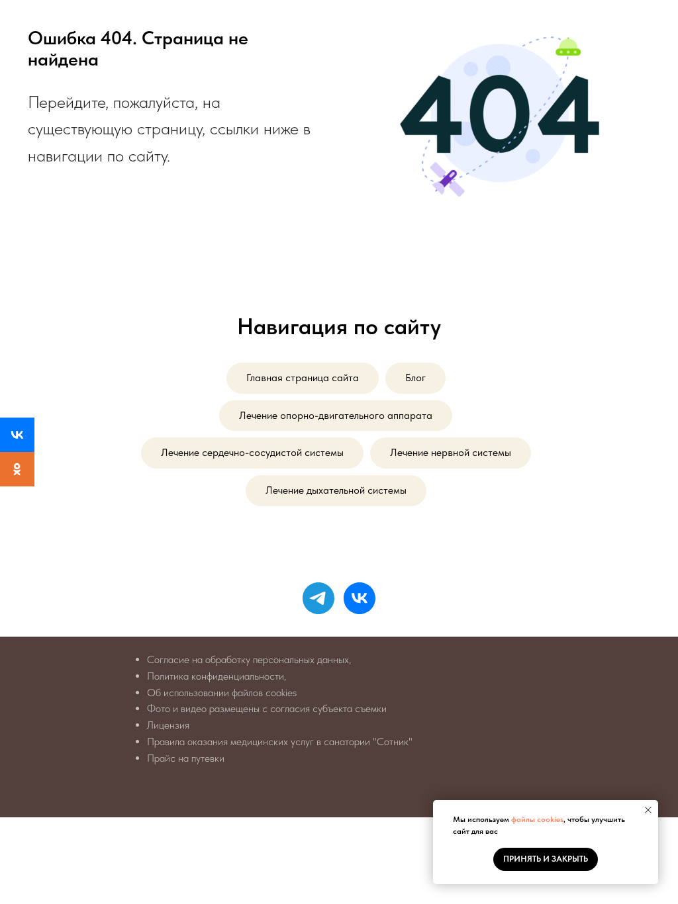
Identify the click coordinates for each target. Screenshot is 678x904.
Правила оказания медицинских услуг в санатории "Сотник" (279, 741)
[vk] (359, 598)
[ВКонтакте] (17, 435)
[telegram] (318, 598)
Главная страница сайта (302, 377)
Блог (415, 377)
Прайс (161, 758)
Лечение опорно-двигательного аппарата (335, 415)
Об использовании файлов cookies (222, 692)
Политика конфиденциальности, (216, 676)
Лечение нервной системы (450, 452)
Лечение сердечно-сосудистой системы (252, 452)
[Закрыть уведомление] (648, 810)
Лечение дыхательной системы (336, 490)
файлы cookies (537, 819)
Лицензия (168, 725)
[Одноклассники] (17, 469)
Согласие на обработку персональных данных (248, 659)
